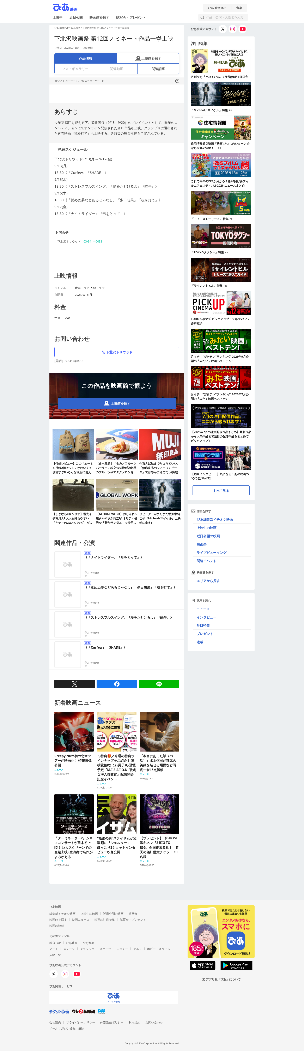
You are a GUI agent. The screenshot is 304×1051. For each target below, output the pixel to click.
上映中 (58, 17)
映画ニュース (80, 920)
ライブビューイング (211, 552)
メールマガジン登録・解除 (66, 1028)
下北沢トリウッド (119, 352)
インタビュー (207, 617)
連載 (200, 642)
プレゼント (205, 633)
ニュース (203, 609)
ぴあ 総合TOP (217, 7)
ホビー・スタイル (158, 949)
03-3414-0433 (93, 241)
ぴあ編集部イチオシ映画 (215, 519)
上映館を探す (151, 58)
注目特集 (203, 625)
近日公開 (76, 17)
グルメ (137, 949)
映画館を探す (99, 17)
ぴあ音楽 (88, 943)
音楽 (239, 7)
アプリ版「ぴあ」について (223, 979)
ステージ (69, 949)
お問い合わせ (154, 1022)
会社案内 (55, 1022)
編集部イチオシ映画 (62, 914)
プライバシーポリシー (80, 1022)
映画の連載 (56, 926)
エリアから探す (208, 580)
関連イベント (207, 561)
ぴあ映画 (75, 27)
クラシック (87, 949)
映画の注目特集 (105, 920)
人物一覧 (55, 955)
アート (53, 949)
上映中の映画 (207, 527)
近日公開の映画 (208, 536)
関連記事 (158, 68)
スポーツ (105, 949)
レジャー (122, 949)
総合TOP (55, 943)
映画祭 (202, 544)
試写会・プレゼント (131, 17)
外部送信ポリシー (111, 1022)
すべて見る (221, 490)
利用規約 (134, 1022)
